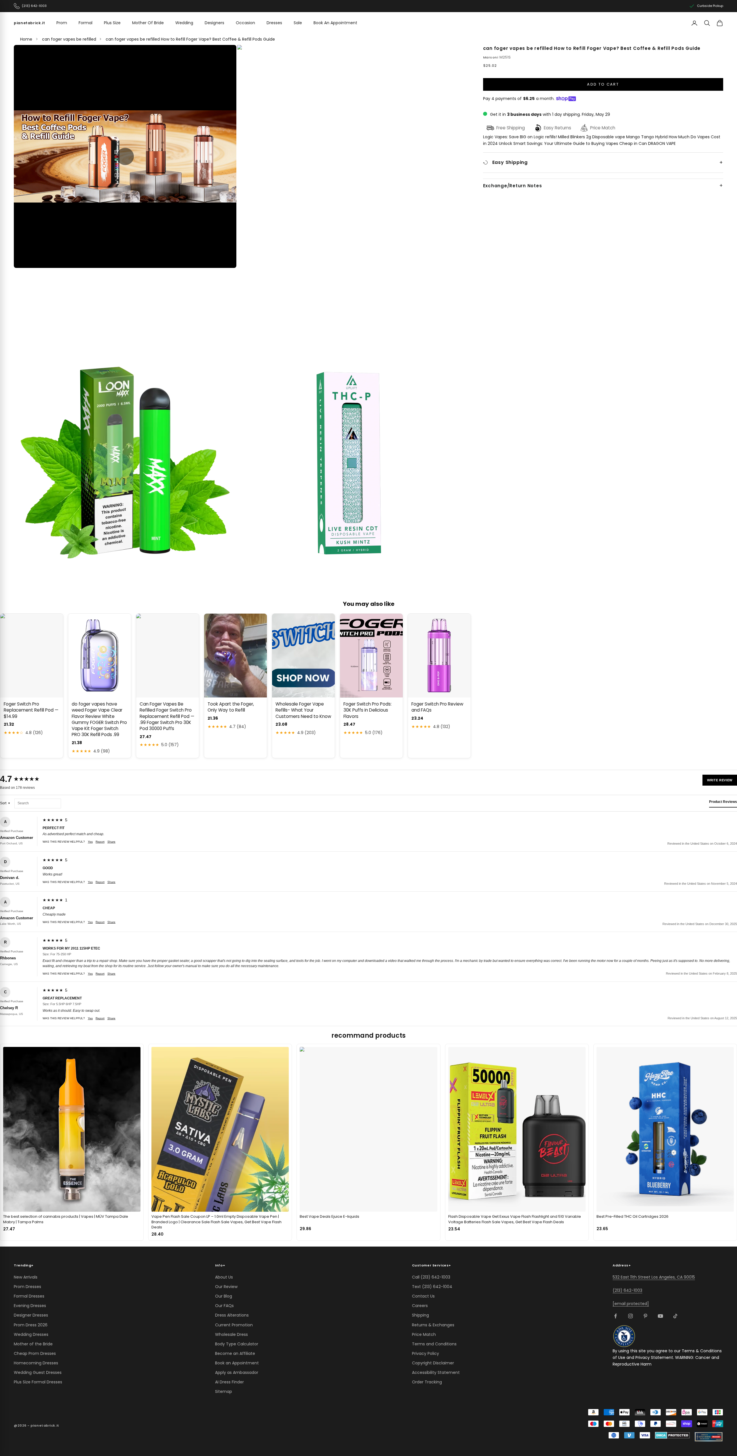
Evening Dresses (30, 1305)
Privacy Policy (425, 1353)
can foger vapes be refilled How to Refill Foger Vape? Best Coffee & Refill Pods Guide (190, 39)
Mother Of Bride (148, 23)
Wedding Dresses (31, 1334)
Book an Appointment (237, 1363)
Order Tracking (427, 1382)
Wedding (184, 23)
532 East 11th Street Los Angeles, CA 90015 (654, 1277)
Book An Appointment (335, 23)
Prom (61, 23)
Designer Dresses (31, 1315)
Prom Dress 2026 (31, 1325)
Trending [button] (24, 1265)
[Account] (694, 23)
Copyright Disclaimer (433, 1363)
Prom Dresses (27, 1286)
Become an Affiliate (235, 1353)
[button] (125, 156)
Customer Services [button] (431, 1265)
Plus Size (112, 23)
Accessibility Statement (436, 1372)
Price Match (424, 1334)
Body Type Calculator (236, 1344)
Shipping (420, 1315)
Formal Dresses (29, 1296)
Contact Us (423, 1296)
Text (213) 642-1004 (432, 1286)
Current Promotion (234, 1325)
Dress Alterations (232, 1315)
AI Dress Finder (229, 1382)
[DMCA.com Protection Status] (672, 1435)
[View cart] (719, 23)
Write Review (719, 780)
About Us (224, 1277)
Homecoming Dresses (36, 1363)
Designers (214, 23)
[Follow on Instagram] (630, 1316)
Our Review (226, 1286)
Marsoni (490, 57)
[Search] (707, 23)
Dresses (274, 23)
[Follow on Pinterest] (645, 1316)
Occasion (245, 23)
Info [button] (220, 1265)
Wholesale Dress (231, 1334)
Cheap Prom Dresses (35, 1353)
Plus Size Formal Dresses (38, 1382)
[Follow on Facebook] (615, 1316)
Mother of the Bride (33, 1344)
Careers (420, 1305)
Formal (85, 23)
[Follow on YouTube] (660, 1316)
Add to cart (603, 84)
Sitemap (223, 1391)
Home (26, 39)
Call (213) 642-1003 (431, 1277)
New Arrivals (25, 1277)
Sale (298, 23)
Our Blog (223, 1296)
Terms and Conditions (434, 1344)
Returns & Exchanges (433, 1325)
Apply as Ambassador (236, 1372)
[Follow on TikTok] (675, 1316)
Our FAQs (224, 1305)
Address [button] (622, 1265)
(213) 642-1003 (627, 1290)
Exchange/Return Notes (512, 186)
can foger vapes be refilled (69, 39)
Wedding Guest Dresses (38, 1372)
